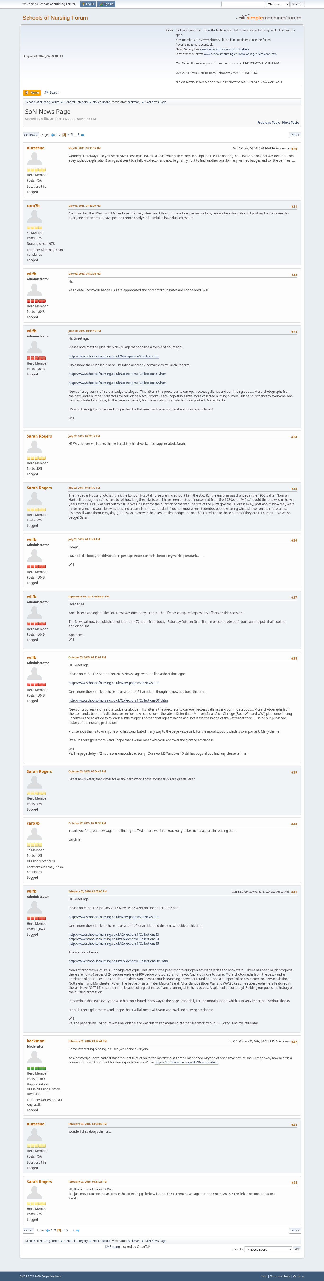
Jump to (238, 1249)
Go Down (30, 135)
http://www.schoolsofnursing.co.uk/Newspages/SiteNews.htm (114, 356)
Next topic (290, 122)
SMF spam (112, 1247)
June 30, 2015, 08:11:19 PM (84, 331)
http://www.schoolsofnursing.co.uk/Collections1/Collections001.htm (118, 700)
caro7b (33, 205)
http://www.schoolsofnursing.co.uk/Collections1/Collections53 (114, 934)
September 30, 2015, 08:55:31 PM (88, 596)
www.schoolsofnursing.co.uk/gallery (225, 49)
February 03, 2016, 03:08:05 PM (87, 1124)
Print (295, 135)
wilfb (31, 273)
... (75, 134)
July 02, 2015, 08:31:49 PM (84, 539)
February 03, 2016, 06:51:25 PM (87, 1181)
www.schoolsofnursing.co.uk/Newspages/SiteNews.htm (240, 54)
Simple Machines (51, 1276)
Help (264, 1276)
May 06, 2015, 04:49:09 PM (84, 205)
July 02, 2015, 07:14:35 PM (84, 487)
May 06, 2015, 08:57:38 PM (84, 273)
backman (133, 102)
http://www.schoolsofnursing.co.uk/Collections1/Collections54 (114, 939)
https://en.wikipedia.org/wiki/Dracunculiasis (186, 1062)
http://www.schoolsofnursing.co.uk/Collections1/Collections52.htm (117, 383)
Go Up (28, 1230)
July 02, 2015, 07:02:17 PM (84, 436)
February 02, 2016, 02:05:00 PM (87, 891)
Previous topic (268, 122)
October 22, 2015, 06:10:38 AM (87, 823)
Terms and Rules (280, 1276)
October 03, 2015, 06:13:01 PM (87, 657)
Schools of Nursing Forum (55, 17)
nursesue (35, 147)
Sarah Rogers (39, 436)
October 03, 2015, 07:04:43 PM (87, 771)
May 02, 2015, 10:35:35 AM (84, 148)
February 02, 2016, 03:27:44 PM (87, 1041)
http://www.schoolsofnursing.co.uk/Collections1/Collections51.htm (117, 374)
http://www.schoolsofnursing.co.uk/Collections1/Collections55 (114, 943)
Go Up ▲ (298, 1276)
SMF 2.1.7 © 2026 (30, 1276)
